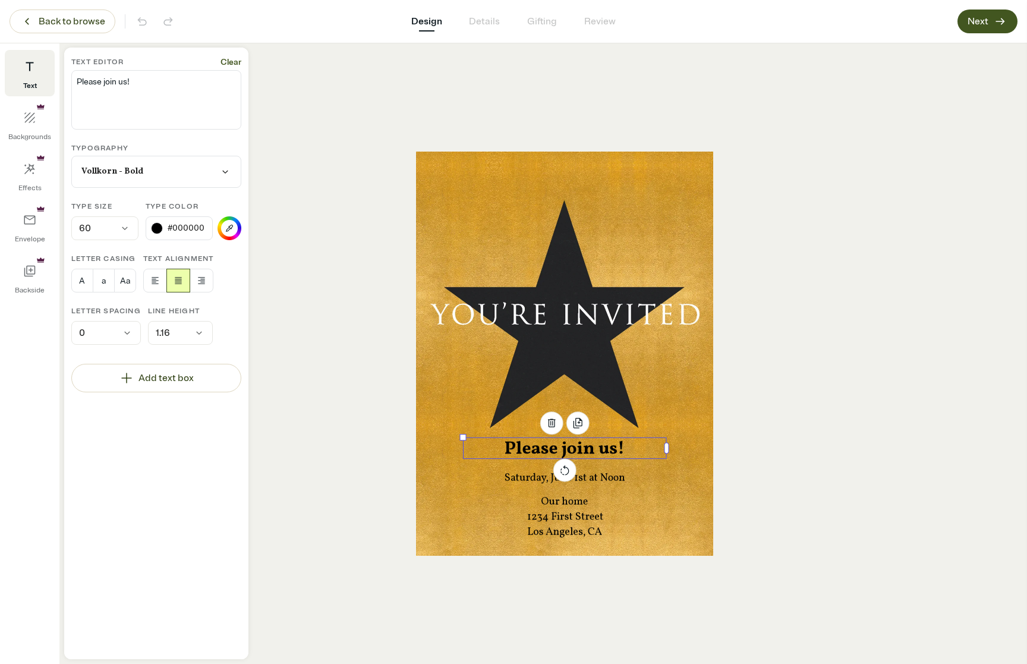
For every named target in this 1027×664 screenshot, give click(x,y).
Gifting (542, 21)
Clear (230, 62)
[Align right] (201, 280)
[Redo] (168, 21)
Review (600, 21)
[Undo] (142, 21)
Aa (125, 281)
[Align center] (178, 280)
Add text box (166, 378)
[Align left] (155, 280)
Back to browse (72, 21)
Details (484, 21)
